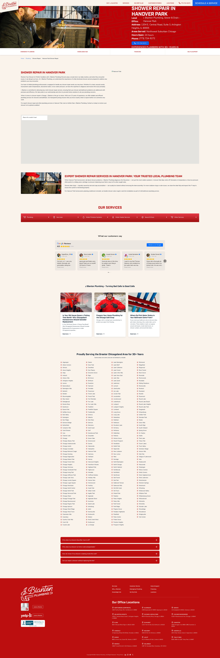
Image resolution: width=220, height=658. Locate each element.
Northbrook (116, 470)
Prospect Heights (118, 525)
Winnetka (142, 504)
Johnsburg (91, 506)
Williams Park (143, 493)
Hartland (90, 457)
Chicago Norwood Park (69, 493)
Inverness (91, 501)
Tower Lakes (142, 443)
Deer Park (91, 365)
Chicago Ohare (67, 496)
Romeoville (142, 386)
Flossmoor (91, 391)
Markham (116, 420)
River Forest (142, 370)
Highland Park (92, 467)
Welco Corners (143, 470)
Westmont (142, 485)
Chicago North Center (69, 488)
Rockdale (141, 381)
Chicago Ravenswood (69, 501)
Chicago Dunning (67, 454)
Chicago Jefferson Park (69, 475)
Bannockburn (66, 386)
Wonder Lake (143, 506)
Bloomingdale (67, 396)
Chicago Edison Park (68, 459)
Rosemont (142, 396)
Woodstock (142, 512)
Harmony (90, 454)
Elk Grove (91, 378)
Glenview (91, 425)
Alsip (64, 373)
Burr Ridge (66, 420)
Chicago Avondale (68, 449)
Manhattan (116, 417)
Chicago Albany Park (69, 441)
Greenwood (91, 441)
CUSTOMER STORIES (154, 3)
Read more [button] (60, 267)
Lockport (116, 404)
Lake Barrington (118, 362)
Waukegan (142, 467)
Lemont (115, 386)
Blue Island (66, 399)
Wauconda (142, 464)
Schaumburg (142, 412)
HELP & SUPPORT (193, 51)
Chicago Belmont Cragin (70, 451)
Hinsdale (90, 472)
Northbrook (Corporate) (122, 607)
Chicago (65, 438)
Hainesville (91, 446)
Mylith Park (116, 446)
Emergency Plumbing (136, 589)
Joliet (89, 509)
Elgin (89, 375)
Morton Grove (117, 438)
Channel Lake (66, 436)
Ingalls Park (91, 493)
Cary (64, 433)
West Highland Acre (145, 475)
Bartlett (65, 391)
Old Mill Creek (117, 488)
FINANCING (137, 51)
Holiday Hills (91, 477)
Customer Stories (135, 586)
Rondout (141, 388)
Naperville (116, 449)
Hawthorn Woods (93, 464)
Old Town (116, 491)
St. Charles (142, 433)
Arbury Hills (66, 378)
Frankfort (90, 407)
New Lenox (116, 454)
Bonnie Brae (66, 404)
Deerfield (91, 367)
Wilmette (142, 501)
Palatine (115, 496)
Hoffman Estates (93, 475)
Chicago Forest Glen (69, 462)
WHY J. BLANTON (112, 3)
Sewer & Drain (149, 217)
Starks (140, 436)
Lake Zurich (116, 381)
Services (114, 586)
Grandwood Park (93, 433)
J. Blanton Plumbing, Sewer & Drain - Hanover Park (161, 19)
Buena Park (66, 409)
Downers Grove (92, 373)
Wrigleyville (142, 514)
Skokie (141, 420)
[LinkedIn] (125, 654)
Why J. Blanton (116, 589)
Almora (65, 367)
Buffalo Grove (67, 412)
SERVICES (126, 3)
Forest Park (91, 396)
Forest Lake (91, 394)
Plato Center (117, 517)
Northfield (116, 472)
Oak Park (116, 480)
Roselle (141, 394)
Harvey (90, 459)
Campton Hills (67, 428)
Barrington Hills (67, 388)
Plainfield (116, 514)
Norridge (116, 459)
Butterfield (66, 425)
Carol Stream (66, 430)
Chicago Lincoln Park (151, 614)
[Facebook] (130, 654)
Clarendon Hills (67, 514)
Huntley (90, 485)
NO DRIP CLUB (138, 3)
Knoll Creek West (93, 519)
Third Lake (142, 438)
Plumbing (28, 58)
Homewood (91, 483)
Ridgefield (142, 365)
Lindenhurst (116, 402)
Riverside (141, 375)
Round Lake (142, 399)
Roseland (141, 391)
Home (22, 58)
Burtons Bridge (67, 422)
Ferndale (90, 388)
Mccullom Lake (117, 425)
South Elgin (142, 425)
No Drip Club (133, 592)
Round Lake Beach (144, 402)
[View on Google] (59, 255)
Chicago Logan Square (69, 483)
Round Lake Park (144, 407)
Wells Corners (143, 472)
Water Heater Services (122, 217)
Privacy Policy (120, 654)
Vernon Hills (142, 451)
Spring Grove (143, 430)
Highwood (91, 470)
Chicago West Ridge (69, 509)
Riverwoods (142, 378)
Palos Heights (117, 498)
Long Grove (116, 412)
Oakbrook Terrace (118, 483)
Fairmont (90, 386)
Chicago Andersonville (69, 443)
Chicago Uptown (67, 506)
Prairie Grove (117, 519)
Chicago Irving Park (68, 472)
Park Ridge (116, 506)
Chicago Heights (67, 464)
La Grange (91, 525)
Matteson (116, 422)
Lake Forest (116, 370)
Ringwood (142, 367)
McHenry (116, 428)
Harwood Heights (93, 462)
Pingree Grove (117, 509)
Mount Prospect (118, 441)
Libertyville (116, 388)
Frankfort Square (93, 409)
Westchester (143, 480)
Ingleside (90, 496)
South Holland (143, 428)
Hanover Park (92, 451)
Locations (153, 592)
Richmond (142, 362)
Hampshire (91, 449)
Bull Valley (66, 415)
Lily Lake (116, 391)
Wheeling (142, 488)
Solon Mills (142, 422)
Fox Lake (90, 402)
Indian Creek (91, 491)
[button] (206, 3)
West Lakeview (143, 477)
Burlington (66, 417)
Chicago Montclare (68, 485)
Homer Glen (91, 480)
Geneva (90, 415)
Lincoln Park (116, 394)
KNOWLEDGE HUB (82, 51)
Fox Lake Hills (92, 404)
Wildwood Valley (144, 491)
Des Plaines (91, 370)
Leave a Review (38, 607)
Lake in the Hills (118, 373)
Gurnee (90, 443)
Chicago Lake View (68, 477)
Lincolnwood (117, 399)
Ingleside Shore (92, 498)
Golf (89, 430)
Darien (90, 362)
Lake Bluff (116, 365)
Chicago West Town (68, 512)
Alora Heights (67, 370)
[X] (132, 654)
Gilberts (90, 417)
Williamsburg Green (145, 496)
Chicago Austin (67, 446)
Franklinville (91, 412)
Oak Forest (116, 477)
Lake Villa (116, 378)
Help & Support (155, 586)
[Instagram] (127, 654)
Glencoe (90, 422)
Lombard (116, 409)
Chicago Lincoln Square (69, 480)
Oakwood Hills (117, 485)
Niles (114, 457)
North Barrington (118, 462)
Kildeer (90, 517)
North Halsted (117, 467)
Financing (153, 589)
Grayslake (91, 436)
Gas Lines (59, 217)
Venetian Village (143, 449)
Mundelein (116, 443)
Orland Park (116, 493)
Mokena (115, 436)
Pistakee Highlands (119, 512)
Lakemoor (116, 383)
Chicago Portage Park (69, 498)
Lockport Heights (118, 407)
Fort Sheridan (92, 399)
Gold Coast (91, 428)
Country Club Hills (68, 519)
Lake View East (118, 375)
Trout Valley (142, 446)
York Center (142, 517)
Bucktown (65, 407)
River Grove (142, 373)
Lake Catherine (117, 367)
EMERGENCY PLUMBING (27, 51)
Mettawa (116, 430)
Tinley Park (142, 441)
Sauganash (142, 409)
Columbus (65, 517)
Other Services (179, 217)
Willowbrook (143, 498)
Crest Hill (65, 522)
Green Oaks (91, 438)
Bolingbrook (66, 402)
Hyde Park (91, 488)
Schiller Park (142, 415)
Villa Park (141, 454)
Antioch (65, 375)
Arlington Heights (68, 381)
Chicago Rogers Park (69, 504)
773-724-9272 (185, 3)
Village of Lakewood (145, 457)
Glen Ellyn (91, 420)
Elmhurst (90, 381)
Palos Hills (116, 501)
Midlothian (116, 433)
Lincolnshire (116, 396)
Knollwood (91, 522)
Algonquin (65, 362)
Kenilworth (91, 514)
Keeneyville (91, 512)
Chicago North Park (68, 491)
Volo (140, 459)
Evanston (90, 383)
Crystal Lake (66, 525)
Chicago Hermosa (68, 467)
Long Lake (116, 415)
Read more (66, 334)
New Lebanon (117, 451)
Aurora (65, 383)
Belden (65, 394)
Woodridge (142, 509)
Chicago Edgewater (68, 457)
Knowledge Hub (116, 592)
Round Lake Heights (145, 404)
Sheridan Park (143, 417)
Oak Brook (116, 475)
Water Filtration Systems (94, 217)
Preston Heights (118, 522)
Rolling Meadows (144, 383)
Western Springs (144, 483)
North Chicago (117, 464)
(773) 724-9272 (147, 38)
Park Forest (116, 504)
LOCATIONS (170, 3)
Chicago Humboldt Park (69, 470)
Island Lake (91, 504)
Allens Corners (67, 365)
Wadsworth (142, 462)
